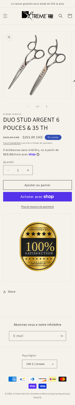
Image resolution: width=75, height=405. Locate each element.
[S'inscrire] (61, 336)
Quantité (8, 162)
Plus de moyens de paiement (37, 206)
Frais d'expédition (12, 143)
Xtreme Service (21, 393)
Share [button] (12, 291)
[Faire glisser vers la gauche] (28, 106)
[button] (5, 15)
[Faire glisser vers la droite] (46, 106)
